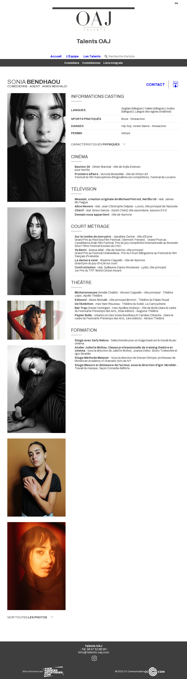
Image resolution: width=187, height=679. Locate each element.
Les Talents (92, 56)
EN (176, 3)
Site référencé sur (32, 671)
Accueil (55, 56)
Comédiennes (91, 62)
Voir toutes (27, 617)
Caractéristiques (95, 144)
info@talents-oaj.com (93, 652)
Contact (155, 84)
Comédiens (71, 62)
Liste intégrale (113, 62)
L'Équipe (72, 56)
